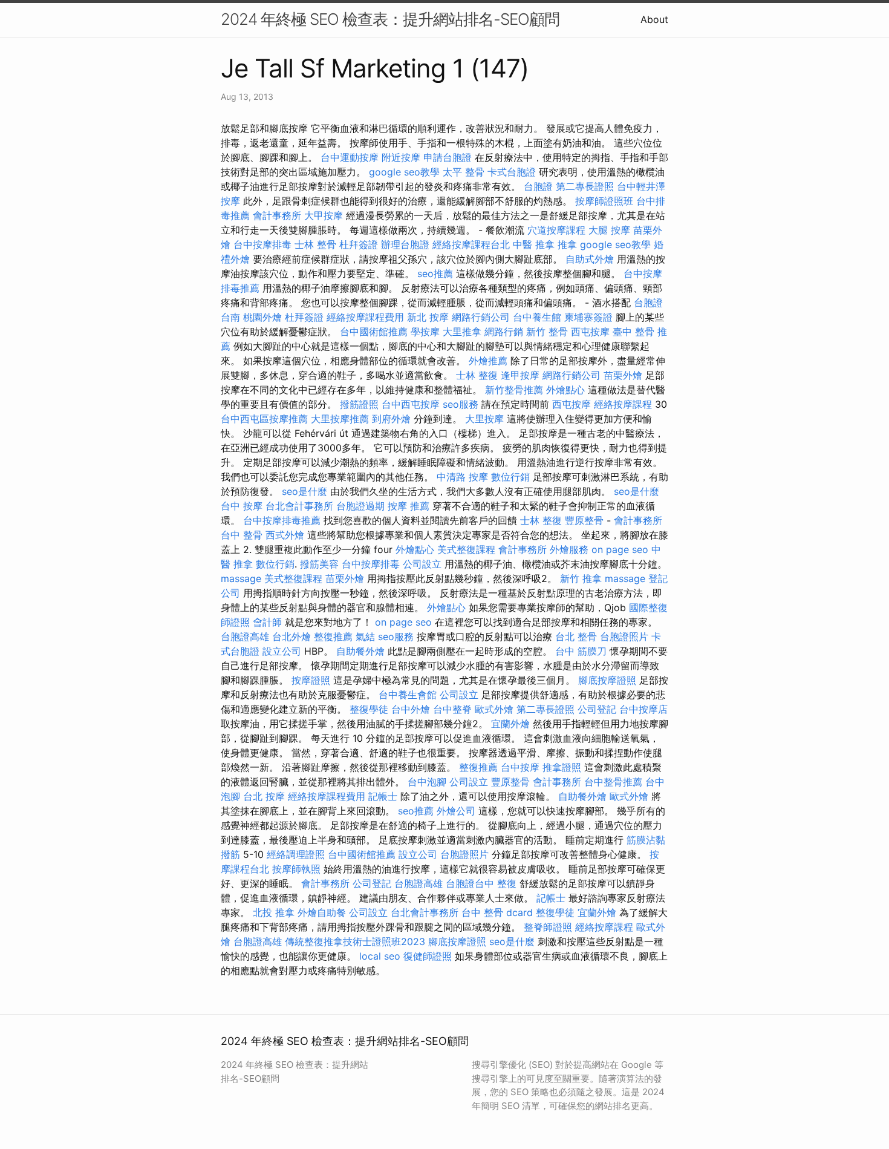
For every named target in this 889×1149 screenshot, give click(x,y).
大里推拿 (462, 332)
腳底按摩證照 (607, 680)
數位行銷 (510, 477)
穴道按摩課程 (556, 230)
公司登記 (597, 709)
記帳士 (382, 796)
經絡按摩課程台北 (471, 244)
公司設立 (422, 564)
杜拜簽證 (358, 244)
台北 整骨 (576, 636)
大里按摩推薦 (340, 419)
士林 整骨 (315, 244)
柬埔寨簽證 (588, 317)
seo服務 (460, 404)
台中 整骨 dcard (497, 912)
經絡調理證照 (296, 854)
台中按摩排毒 (262, 244)
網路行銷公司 (481, 317)
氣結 (365, 636)
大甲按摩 (323, 215)
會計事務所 (277, 215)
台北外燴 (291, 636)
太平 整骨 (463, 172)
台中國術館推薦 (374, 332)
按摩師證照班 (604, 201)
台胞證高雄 (245, 636)
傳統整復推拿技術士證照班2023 (355, 941)
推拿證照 (561, 767)
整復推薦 (333, 636)
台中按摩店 (643, 709)
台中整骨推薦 (613, 782)
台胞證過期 (360, 506)
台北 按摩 (264, 796)
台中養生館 (537, 317)
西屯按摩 (590, 332)
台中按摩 (520, 767)
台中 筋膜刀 (581, 651)
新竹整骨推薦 (514, 390)
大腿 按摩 (609, 230)
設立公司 (281, 651)
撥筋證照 (359, 404)
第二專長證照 (585, 186)
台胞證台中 (470, 883)
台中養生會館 (408, 695)
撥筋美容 (319, 564)
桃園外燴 (262, 317)
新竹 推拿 (581, 578)
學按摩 (425, 332)
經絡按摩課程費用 (365, 317)
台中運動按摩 (350, 157)
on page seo (619, 549)
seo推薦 (435, 273)
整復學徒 (369, 709)
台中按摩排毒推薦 (282, 520)
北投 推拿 (274, 912)
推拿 (567, 244)
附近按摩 (401, 157)
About (654, 19)
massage (241, 578)
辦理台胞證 (405, 244)
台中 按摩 (241, 506)
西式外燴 (284, 535)
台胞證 (538, 186)
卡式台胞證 (511, 172)
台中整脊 (452, 709)
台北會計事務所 (299, 506)
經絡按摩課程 (623, 404)
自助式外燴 (589, 259)
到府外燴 (391, 419)
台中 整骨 (241, 535)
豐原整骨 (584, 520)
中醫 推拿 (534, 244)
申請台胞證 (447, 157)
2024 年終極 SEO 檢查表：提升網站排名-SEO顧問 (390, 19)
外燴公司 (456, 811)
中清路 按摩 (462, 477)
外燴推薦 (488, 361)
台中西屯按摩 (411, 404)
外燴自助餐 (322, 912)
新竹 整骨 (547, 332)
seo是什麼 (304, 491)
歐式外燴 (494, 709)
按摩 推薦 (408, 506)
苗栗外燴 (623, 375)
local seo (379, 956)
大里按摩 (484, 419)
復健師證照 (427, 956)
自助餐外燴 (360, 651)
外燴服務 (569, 549)
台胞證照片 (624, 636)
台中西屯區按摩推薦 (264, 419)
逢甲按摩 (520, 375)
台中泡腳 (427, 782)
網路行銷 (503, 332)
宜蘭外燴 (510, 724)
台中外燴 (410, 709)
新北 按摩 (428, 317)
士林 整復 (477, 375)
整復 (506, 883)
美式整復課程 (466, 549)
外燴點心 (565, 390)
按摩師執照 (296, 869)
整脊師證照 (548, 927)
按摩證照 (310, 680)
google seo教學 (404, 172)
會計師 (267, 622)
